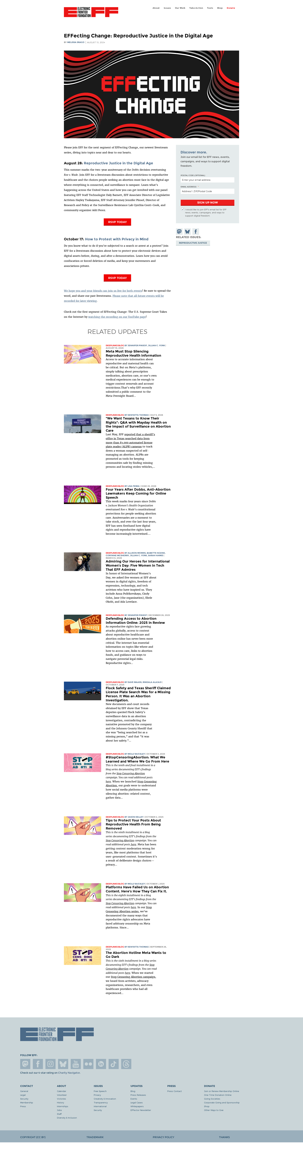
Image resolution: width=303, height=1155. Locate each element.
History (60, 1102)
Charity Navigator (69, 1072)
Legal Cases (137, 1102)
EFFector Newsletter (141, 1110)
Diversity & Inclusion (67, 1117)
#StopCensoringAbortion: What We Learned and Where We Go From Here (137, 759)
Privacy (97, 1095)
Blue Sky (63, 1064)
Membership (26, 1102)
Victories (61, 1098)
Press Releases (138, 1095)
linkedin (101, 1064)
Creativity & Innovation (105, 1098)
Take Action (196, 8)
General (24, 1091)
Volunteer (62, 1095)
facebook (38, 1064)
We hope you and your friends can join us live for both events (103, 290)
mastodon (25, 1064)
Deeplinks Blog (115, 345)
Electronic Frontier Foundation (91, 14)
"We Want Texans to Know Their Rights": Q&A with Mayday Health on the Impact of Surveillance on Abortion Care (138, 424)
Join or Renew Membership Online (221, 1091)
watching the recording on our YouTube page (117, 316)
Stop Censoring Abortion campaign (133, 976)
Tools (210, 8)
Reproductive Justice (193, 242)
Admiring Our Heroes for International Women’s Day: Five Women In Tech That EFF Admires (138, 565)
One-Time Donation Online (218, 1095)
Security (24, 1098)
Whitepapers (137, 1106)
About (156, 8)
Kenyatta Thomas (138, 415)
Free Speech (100, 1091)
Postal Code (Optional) (193, 175)
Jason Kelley (135, 817)
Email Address (188, 186)
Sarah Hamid (155, 555)
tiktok (114, 1064)
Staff (59, 1114)
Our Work (180, 8)
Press (23, 1106)
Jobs (59, 1110)
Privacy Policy (163, 1137)
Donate (231, 8)
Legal (23, 1095)
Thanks (224, 1137)
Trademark (95, 1137)
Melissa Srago (75, 42)
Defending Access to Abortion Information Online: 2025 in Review (135, 621)
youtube (76, 1064)
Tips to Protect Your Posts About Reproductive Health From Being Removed (133, 824)
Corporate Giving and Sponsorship (222, 1102)
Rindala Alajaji (152, 682)
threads (126, 1064)
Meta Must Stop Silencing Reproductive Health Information (133, 353)
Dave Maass (135, 682)
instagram (50, 1064)
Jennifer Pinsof (137, 345)
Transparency (101, 1102)
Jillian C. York (156, 345)
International (100, 1106)
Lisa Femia (134, 486)
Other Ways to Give (213, 1110)
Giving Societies (212, 1098)
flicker (88, 1064)
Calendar (61, 1091)
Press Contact (174, 1091)
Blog (133, 1091)
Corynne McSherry (117, 555)
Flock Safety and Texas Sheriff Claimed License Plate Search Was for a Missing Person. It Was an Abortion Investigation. (138, 694)
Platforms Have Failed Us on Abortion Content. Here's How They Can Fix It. (137, 889)
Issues (167, 8)
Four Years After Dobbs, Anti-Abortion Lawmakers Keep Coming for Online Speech (138, 493)
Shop (220, 8)
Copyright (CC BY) (32, 1137)
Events (134, 1098)
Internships (62, 1106)
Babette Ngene (156, 553)
